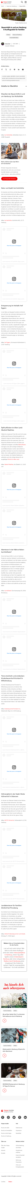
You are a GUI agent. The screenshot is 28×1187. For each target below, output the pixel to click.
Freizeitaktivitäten (14, 37)
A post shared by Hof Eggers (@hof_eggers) (14, 383)
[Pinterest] (14, 69)
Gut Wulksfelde (8, 135)
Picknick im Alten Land (13, 459)
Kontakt (3, 1153)
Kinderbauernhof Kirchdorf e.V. (12, 708)
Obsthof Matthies (8, 464)
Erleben (8, 34)
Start (2, 6)
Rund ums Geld (5, 1127)
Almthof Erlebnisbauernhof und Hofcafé (14, 934)
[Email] (23, 69)
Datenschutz (19, 1127)
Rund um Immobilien (6, 1130)
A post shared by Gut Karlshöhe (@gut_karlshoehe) (14, 261)
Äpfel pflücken (22, 444)
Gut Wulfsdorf (8, 590)
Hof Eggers (7, 342)
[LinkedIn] (18, 69)
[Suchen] (22, 2)
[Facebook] (2, 69)
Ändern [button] (10, 1181)
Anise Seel (7, 43)
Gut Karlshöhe (8, 220)
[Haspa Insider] (6, 2)
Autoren (3, 1150)
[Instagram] (8, 1117)
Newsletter (18, 1133)
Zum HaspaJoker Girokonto (9, 178)
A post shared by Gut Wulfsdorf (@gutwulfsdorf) (14, 631)
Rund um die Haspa (6, 1133)
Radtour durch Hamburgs (12, 961)
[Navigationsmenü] (25, 2)
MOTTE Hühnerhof (9, 820)
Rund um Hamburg (12, 6)
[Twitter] (6, 69)
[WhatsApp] (10, 69)
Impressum (19, 1130)
